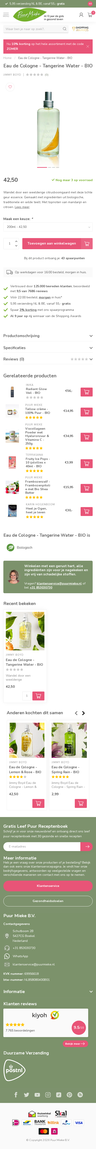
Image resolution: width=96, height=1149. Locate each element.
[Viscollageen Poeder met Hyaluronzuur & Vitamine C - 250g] (12, 436)
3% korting (28, 310)
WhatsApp (20, 956)
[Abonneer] (86, 846)
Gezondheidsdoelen (48, 901)
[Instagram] (48, 1095)
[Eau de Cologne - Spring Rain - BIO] (69, 740)
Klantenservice (48, 886)
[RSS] (80, 1095)
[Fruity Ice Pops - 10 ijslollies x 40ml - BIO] (12, 462)
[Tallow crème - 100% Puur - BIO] (12, 411)
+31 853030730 (41, 587)
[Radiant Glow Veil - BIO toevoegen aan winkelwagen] (87, 392)
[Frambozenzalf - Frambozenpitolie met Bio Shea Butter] (12, 487)
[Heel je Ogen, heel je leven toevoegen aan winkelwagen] (87, 511)
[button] (81, 14)
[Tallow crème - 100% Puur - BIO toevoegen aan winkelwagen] (87, 412)
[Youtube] (37, 1095)
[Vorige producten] (75, 713)
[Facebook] (16, 1095)
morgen (45, 297)
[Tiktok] (58, 1095)
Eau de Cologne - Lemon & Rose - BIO (25, 770)
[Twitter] (26, 1095)
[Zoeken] (65, 29)
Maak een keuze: (18, 218)
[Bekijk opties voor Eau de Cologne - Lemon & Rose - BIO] (38, 803)
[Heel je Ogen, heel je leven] (12, 510)
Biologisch (24, 547)
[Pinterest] (69, 1095)
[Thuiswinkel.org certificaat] (39, 1114)
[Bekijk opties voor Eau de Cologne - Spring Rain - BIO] (81, 803)
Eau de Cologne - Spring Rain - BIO (65, 770)
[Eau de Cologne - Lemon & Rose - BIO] (26, 740)
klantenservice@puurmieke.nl (59, 583)
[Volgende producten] (83, 713)
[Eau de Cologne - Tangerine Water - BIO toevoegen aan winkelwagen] (38, 696)
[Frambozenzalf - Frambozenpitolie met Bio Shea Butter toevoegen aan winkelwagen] (87, 488)
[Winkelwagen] (90, 14)
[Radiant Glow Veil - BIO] (12, 391)
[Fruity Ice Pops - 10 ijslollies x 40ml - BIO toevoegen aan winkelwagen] (87, 463)
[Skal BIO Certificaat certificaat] (61, 1114)
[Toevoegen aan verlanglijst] (10, 87)
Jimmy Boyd (12, 75)
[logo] (41, 15)
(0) (46, 75)
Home (7, 58)
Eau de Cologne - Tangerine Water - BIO (45, 58)
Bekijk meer (72, 1044)
